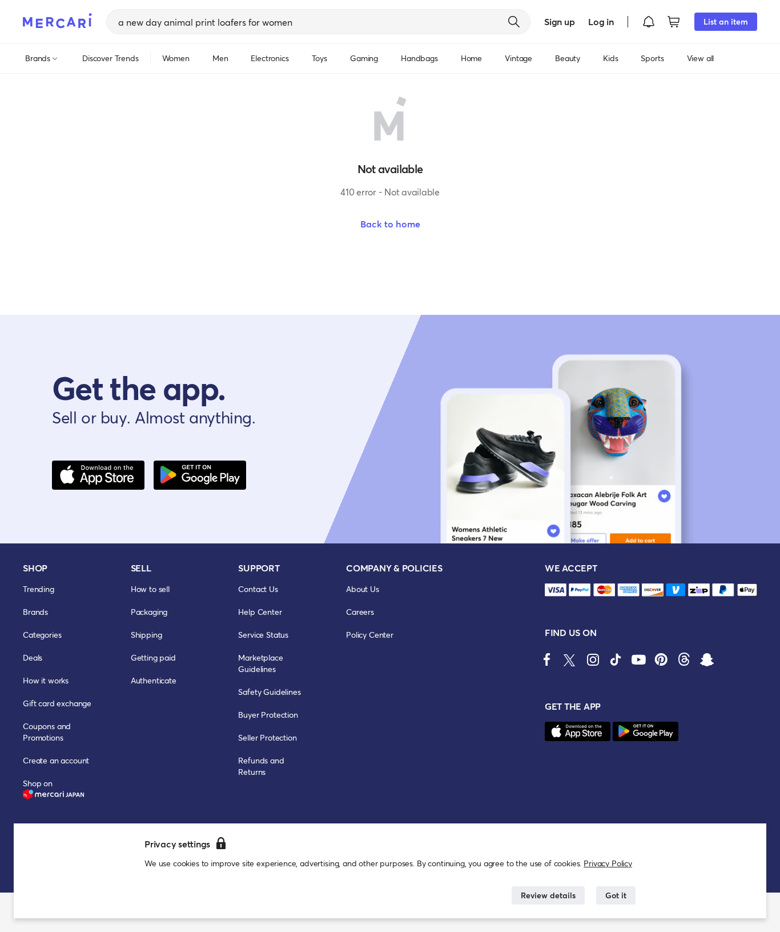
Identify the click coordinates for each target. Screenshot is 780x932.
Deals (32, 657)
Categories (42, 634)
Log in (601, 21)
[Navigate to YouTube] (638, 659)
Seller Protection (267, 737)
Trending (38, 588)
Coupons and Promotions (47, 732)
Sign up (559, 21)
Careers (360, 611)
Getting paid (153, 657)
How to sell (150, 588)
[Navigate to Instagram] (592, 659)
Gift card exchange (57, 703)
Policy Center (369, 634)
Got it (615, 895)
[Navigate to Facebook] (547, 659)
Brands (35, 611)
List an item (725, 21)
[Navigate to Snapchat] (706, 659)
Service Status (263, 634)
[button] (648, 21)
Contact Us (258, 588)
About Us (362, 588)
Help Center (260, 611)
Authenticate (153, 680)
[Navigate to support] (555, 590)
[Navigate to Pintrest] (661, 659)
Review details (548, 895)
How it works (46, 680)
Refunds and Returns (261, 766)
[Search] (513, 21)
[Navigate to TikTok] (615, 659)
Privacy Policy (608, 863)
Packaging (149, 611)
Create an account (56, 760)
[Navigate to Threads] (684, 659)
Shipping (146, 634)
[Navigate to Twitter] (569, 659)
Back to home (390, 224)
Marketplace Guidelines (260, 663)
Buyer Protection (267, 714)
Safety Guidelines (269, 691)
